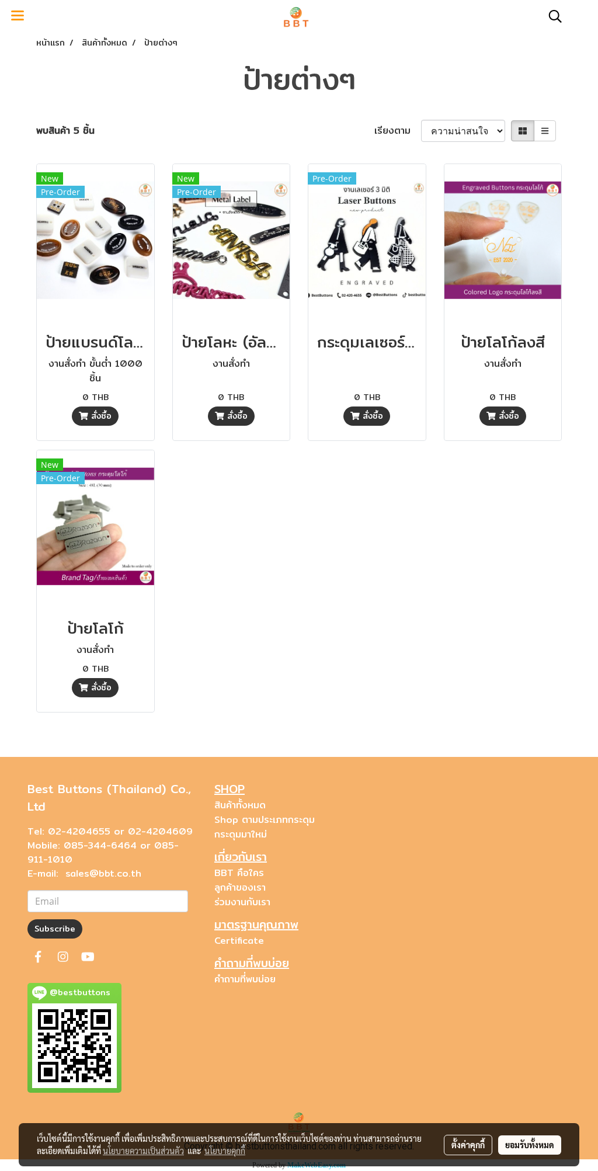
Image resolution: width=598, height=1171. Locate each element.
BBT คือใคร (239, 873)
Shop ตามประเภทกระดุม (264, 819)
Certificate (239, 940)
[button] (551, 16)
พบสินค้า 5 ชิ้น (65, 131)
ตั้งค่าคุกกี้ (468, 1144)
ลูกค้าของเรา (240, 887)
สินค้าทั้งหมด (240, 805)
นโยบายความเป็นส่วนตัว (143, 1150)
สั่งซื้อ (100, 415)
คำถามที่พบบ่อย (245, 979)
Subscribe (54, 928)
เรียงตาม (397, 131)
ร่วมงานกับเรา (242, 902)
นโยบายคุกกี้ (224, 1150)
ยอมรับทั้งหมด (529, 1144)
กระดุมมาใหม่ (240, 834)
